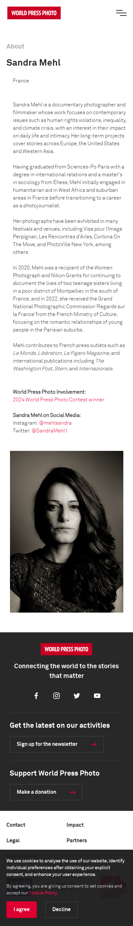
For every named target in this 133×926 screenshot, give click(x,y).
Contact (15, 825)
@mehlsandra (55, 423)
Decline (61, 909)
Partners (76, 840)
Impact (75, 825)
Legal (13, 840)
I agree (22, 909)
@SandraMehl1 (50, 430)
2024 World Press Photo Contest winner (58, 399)
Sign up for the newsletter (47, 744)
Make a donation (36, 792)
